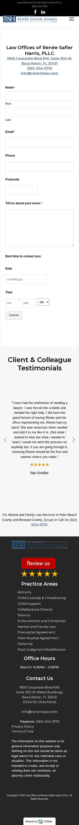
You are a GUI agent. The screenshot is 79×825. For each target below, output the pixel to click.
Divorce (24, 615)
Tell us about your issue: (24, 203)
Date (8, 268)
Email (10, 131)
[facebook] (35, 12)
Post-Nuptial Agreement (38, 638)
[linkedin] (43, 12)
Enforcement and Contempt (42, 621)
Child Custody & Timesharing (42, 598)
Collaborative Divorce (35, 609)
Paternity (25, 644)
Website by (38, 821)
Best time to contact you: (23, 256)
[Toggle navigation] (71, 19)
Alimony (24, 592)
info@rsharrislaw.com (39, 73)
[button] (5, 439)
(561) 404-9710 (39, 6)
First (8, 103)
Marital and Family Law (37, 627)
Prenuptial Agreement (36, 632)
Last (8, 119)
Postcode (12, 179)
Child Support (29, 604)
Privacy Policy (23, 726)
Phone (10, 155)
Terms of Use (23, 731)
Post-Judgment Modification (42, 649)
